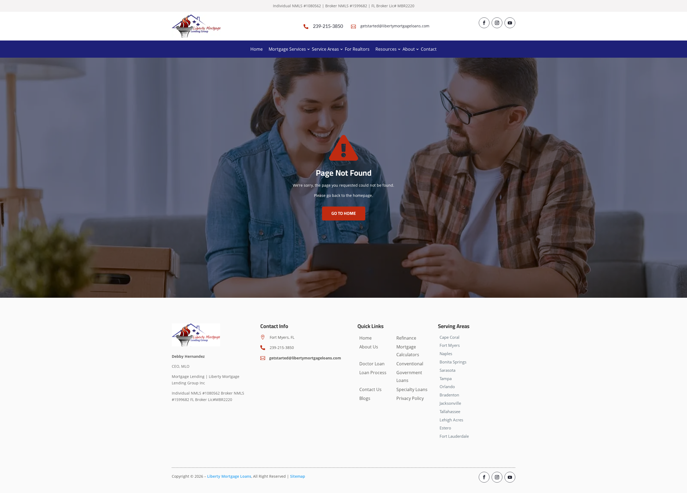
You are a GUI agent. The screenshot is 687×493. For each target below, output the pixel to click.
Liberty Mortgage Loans (229, 476)
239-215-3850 (328, 26)
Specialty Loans (411, 389)
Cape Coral (449, 337)
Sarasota (447, 370)
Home (256, 49)
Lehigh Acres (451, 419)
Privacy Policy (410, 398)
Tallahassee (450, 411)
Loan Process (372, 373)
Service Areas (325, 49)
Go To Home (343, 213)
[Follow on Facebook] (484, 22)
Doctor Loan (372, 364)
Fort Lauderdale (454, 436)
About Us (368, 347)
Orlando (447, 386)
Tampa (446, 378)
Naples (446, 353)
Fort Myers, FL (282, 337)
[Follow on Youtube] (510, 22)
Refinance (406, 338)
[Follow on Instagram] (497, 22)
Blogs (364, 398)
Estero (445, 428)
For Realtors (357, 49)
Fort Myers (450, 345)
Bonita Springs (453, 362)
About (409, 49)
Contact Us (370, 389)
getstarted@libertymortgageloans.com (394, 25)
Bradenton (449, 395)
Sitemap (297, 476)
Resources (386, 49)
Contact (429, 49)
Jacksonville (450, 403)
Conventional (409, 364)
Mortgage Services (287, 49)
